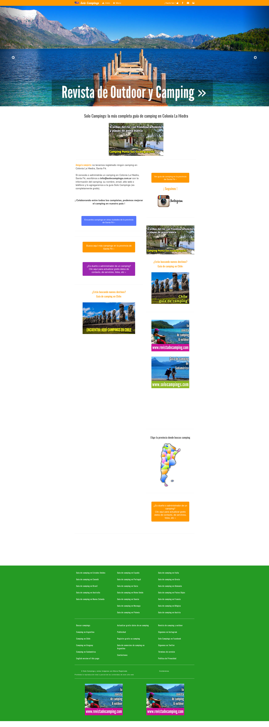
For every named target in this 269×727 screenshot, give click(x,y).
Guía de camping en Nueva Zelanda (90, 599)
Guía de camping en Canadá (87, 579)
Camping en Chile (83, 638)
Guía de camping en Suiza (127, 585)
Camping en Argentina (85, 631)
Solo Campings (89, 3)
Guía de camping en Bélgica (169, 605)
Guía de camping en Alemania (170, 585)
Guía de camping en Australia (88, 592)
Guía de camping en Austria (169, 612)
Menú (118, 2)
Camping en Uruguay (84, 645)
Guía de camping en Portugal (129, 579)
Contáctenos (122, 654)
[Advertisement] (109, 354)
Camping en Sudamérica (86, 651)
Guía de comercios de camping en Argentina (130, 647)
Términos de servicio (166, 651)
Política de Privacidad (167, 658)
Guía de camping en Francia (169, 599)
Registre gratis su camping (128, 638)
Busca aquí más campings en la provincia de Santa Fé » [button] (109, 247)
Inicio (107, 2)
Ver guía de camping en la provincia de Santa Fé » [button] (170, 177)
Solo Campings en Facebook (169, 638)
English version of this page (87, 658)
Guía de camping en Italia (168, 572)
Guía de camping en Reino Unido (130, 592)
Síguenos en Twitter (166, 645)
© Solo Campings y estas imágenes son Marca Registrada (104, 671)
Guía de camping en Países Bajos (171, 592)
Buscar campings (83, 625)
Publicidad (121, 631)
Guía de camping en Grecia (169, 579)
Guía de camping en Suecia (128, 599)
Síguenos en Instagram (167, 631)
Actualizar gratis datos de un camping (133, 625)
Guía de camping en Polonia (128, 612)
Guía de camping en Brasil (87, 585)
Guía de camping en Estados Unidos (90, 572)
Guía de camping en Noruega (128, 605)
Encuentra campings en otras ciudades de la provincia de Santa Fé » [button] (108, 221)
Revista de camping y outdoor (170, 625)
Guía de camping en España (128, 572)
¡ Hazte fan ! (170, 2)
